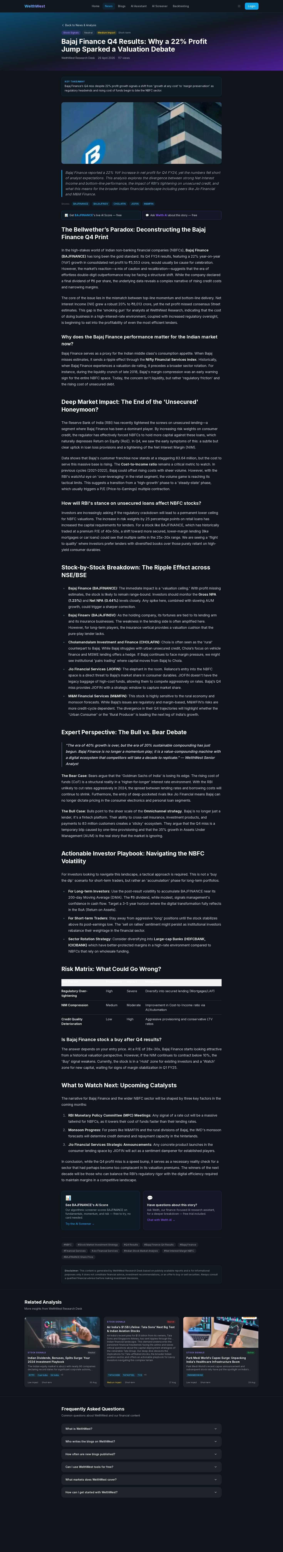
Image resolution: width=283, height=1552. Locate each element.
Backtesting (181, 6)
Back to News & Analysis (80, 25)
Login (251, 6)
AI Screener (159, 6)
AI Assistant (139, 6)
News (109, 6)
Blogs (122, 6)
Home (96, 6)
